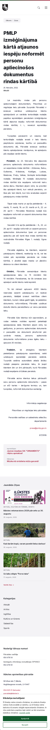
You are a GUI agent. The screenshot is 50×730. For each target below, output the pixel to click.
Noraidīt (25, 725)
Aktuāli (6, 90)
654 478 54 (8, 657)
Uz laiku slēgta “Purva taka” (16, 574)
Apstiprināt (25, 719)
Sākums (9, 20)
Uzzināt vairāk (24, 713)
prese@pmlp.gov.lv (38, 428)
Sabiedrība (8, 623)
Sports (31, 507)
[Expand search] (38, 7)
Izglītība (7, 614)
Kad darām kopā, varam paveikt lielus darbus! (24, 544)
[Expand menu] (46, 7)
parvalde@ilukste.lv (11, 693)
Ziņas (16, 20)
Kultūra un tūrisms (19, 507)
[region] (25, 712)
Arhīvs (6, 609)
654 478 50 (8, 665)
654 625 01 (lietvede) (11, 690)
